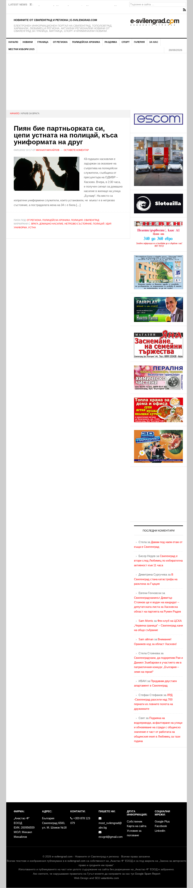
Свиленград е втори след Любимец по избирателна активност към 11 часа (158, 560)
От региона (34, 220)
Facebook (161, 826)
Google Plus (162, 821)
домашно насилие (51, 223)
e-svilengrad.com (62, 856)
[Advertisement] (96, 81)
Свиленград (91, 220)
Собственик (134, 821)
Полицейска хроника (56, 220)
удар (108, 223)
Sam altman (146, 639)
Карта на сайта (136, 826)
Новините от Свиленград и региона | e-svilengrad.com (55, 20)
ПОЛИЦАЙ (98, 223)
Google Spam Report (147, 873)
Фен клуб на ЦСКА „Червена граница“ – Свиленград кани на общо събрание (158, 625)
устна (32, 227)
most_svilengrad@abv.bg (110, 825)
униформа (20, 227)
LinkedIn (160, 830)
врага (34, 223)
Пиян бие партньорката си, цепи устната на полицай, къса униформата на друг (66, 135)
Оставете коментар (76, 150)
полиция (77, 220)
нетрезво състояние (78, 223)
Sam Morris (146, 620)
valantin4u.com (110, 878)
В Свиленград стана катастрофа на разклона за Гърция (155, 579)
